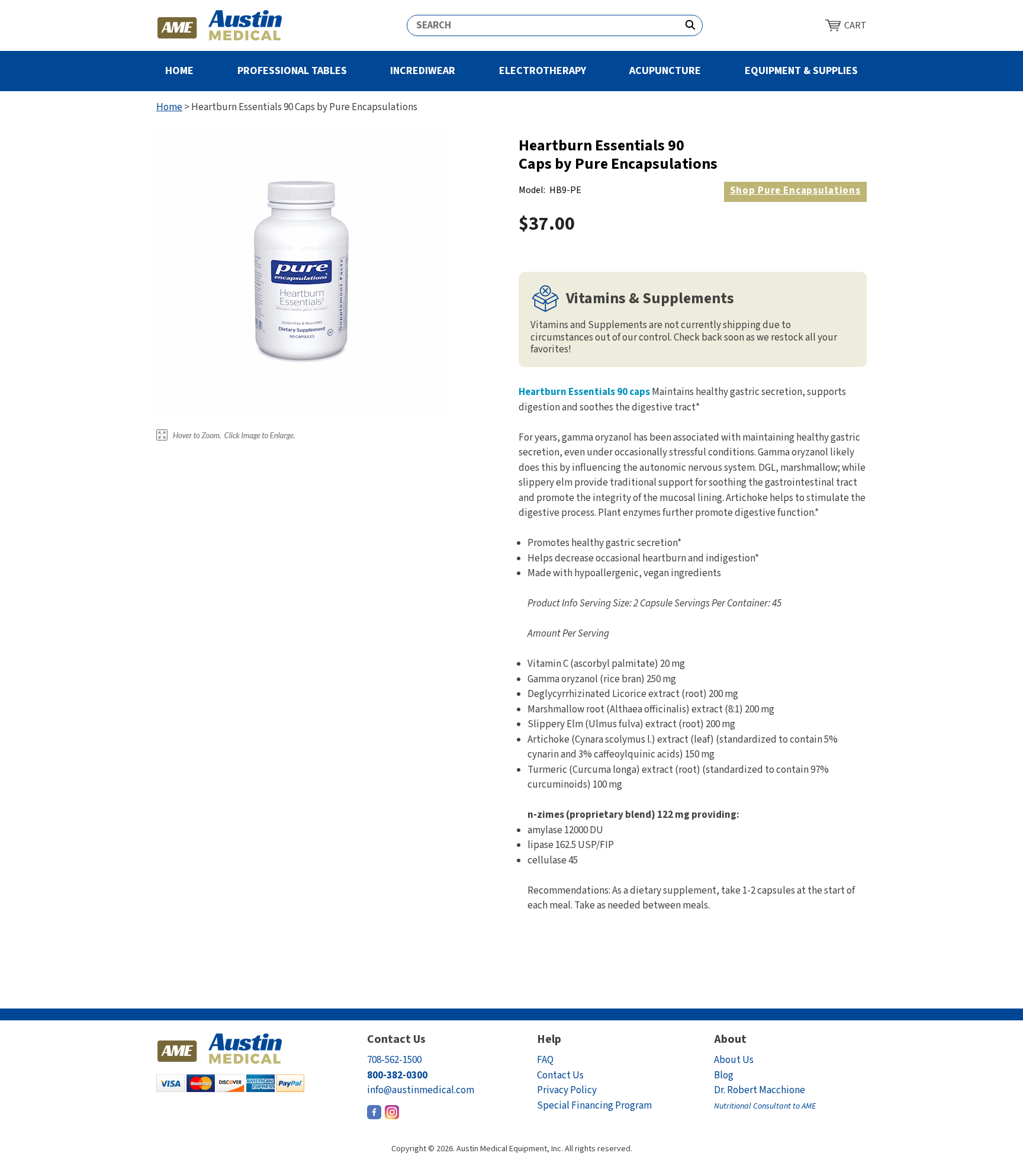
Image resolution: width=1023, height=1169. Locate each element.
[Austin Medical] (220, 25)
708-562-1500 (394, 1060)
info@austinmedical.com (420, 1090)
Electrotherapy (542, 70)
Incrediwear (422, 70)
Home (179, 70)
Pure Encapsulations (795, 191)
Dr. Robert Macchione (765, 1097)
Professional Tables (292, 70)
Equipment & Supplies (801, 70)
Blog (724, 1075)
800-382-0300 (397, 1075)
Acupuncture (665, 70)
